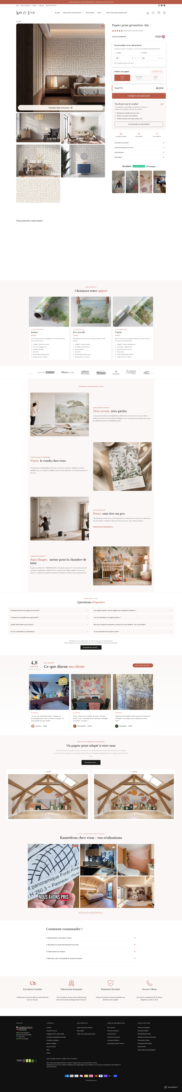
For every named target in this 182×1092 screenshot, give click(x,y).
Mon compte (111, 1028)
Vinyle (156, 78)
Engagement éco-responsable (55, 1034)
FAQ (17, 6)
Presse (48, 1053)
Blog (48, 1050)
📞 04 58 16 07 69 (51, 6)
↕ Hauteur (144, 53)
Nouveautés (90, 13)
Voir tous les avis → (143, 665)
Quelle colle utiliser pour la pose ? (49, 624)
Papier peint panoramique (72, 13)
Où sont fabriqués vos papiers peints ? (132, 617)
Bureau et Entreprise (144, 1028)
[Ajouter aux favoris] (102, 26)
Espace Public (142, 1047)
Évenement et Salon (144, 1040)
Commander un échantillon (139, 124)
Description (118, 157)
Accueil (57, 13)
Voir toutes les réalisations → (91, 912)
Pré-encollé (138, 78)
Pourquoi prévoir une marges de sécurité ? (49, 610)
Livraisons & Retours (113, 1040)
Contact (34, 6)
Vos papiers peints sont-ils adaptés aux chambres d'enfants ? (132, 610)
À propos (41, 6)
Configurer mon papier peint (139, 96)
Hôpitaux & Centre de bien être (147, 1037)
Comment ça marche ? (121, 143)
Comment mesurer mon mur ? (125, 63)
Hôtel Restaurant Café (144, 1034)
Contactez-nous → (91, 762)
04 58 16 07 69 (22, 1029)
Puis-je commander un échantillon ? (49, 631)
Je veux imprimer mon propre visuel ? (132, 631)
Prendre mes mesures (113, 1037)
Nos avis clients (51, 1047)
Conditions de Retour (53, 1040)
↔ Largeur (117, 53)
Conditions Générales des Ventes (56, 1037)
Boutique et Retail (143, 1031)
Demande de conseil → (91, 647)
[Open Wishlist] (158, 12)
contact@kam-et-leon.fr (25, 1027)
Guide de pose (119, 152)
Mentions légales (51, 1043)
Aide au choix (158, 72)
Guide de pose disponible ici (103, 527)
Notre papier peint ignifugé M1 (147, 1050)
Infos (99, 13)
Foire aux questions (113, 1031)
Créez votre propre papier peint (116, 13)
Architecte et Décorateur (145, 1043)
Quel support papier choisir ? (115, 1043)
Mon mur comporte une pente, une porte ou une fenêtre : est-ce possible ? (132, 624)
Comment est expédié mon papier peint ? (49, 617)
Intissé (122, 78)
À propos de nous (52, 1031)
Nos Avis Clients (25, 6)
